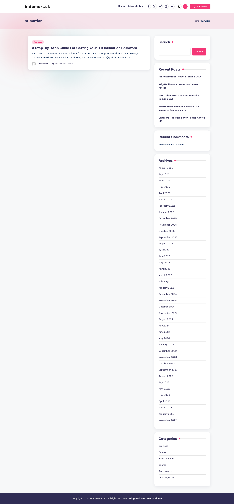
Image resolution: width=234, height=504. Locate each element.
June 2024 (164, 331)
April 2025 (164, 268)
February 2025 (167, 281)
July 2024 (164, 325)
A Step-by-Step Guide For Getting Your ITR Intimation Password (84, 48)
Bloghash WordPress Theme (145, 498)
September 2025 (168, 237)
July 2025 (164, 249)
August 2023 (166, 376)
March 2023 (165, 407)
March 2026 (165, 199)
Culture (162, 452)
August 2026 (166, 167)
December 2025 (168, 218)
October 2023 (167, 363)
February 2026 (167, 205)
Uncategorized (167, 477)
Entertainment (167, 458)
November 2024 (168, 300)
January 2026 (166, 212)
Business (37, 42)
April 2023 (164, 401)
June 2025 (164, 256)
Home (196, 21)
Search (164, 42)
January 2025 (166, 287)
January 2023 (166, 413)
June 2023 (164, 388)
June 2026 (164, 180)
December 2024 (168, 294)
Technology (165, 471)
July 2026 (164, 174)
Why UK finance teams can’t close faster (179, 86)
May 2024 (164, 338)
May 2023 (164, 394)
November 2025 (168, 224)
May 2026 (164, 186)
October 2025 (167, 230)
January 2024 (166, 344)
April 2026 (164, 193)
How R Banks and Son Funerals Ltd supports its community (179, 108)
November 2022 (168, 420)
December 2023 (168, 350)
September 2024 (168, 313)
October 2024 (167, 306)
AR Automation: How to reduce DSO (180, 76)
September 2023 (168, 369)
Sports (162, 464)
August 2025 (166, 243)
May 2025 (164, 262)
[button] (200, 6)
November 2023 (168, 357)
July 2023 (164, 382)
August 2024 (166, 319)
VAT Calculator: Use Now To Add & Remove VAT (179, 97)
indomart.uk (37, 6)
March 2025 (165, 275)
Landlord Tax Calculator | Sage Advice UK (182, 119)
